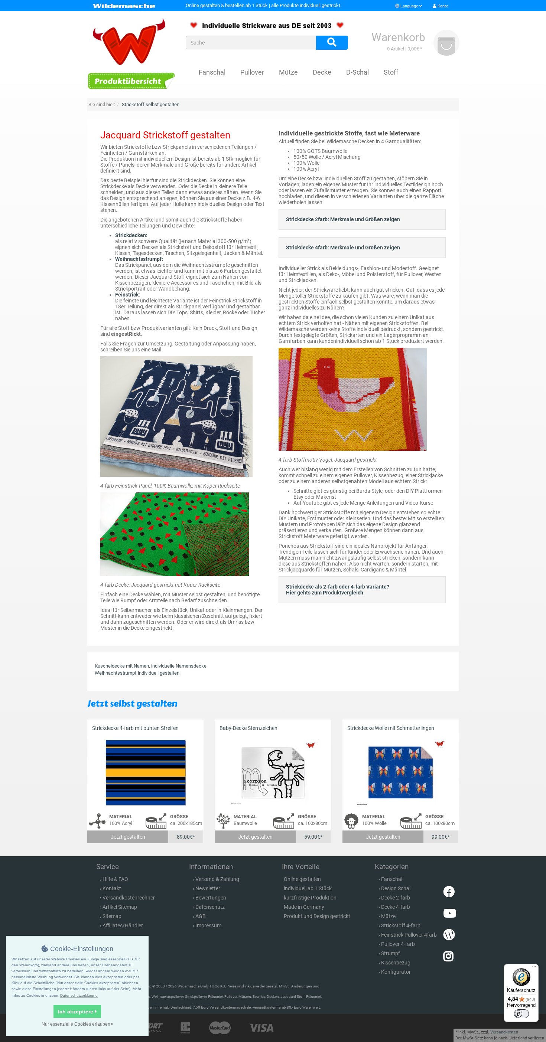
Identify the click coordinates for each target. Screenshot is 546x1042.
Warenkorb (398, 37)
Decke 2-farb (395, 898)
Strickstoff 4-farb (400, 925)
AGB (200, 916)
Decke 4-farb (395, 907)
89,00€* (186, 837)
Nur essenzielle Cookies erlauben (76, 1024)
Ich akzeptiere (76, 1012)
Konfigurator (396, 972)
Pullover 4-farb (398, 944)
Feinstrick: (127, 295)
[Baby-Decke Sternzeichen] (273, 773)
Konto (442, 6)
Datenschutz (210, 907)
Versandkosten (504, 1032)
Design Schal (395, 888)
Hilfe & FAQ (115, 879)
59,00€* (313, 837)
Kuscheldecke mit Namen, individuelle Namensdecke (151, 666)
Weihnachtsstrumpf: (139, 259)
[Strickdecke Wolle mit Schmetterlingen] (400, 773)
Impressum (208, 925)
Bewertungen (210, 898)
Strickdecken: (131, 235)
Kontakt (112, 888)
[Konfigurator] (131, 81)
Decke (322, 72)
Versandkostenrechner (129, 898)
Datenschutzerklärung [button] (79, 995)
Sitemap (112, 916)
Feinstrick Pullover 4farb (409, 935)
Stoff (391, 72)
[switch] (521, 1013)
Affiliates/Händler (123, 925)
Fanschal (212, 72)
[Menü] (534, 968)
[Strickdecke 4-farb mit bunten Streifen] (145, 773)
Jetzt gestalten (128, 837)
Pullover (252, 72)
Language (409, 6)
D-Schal (357, 72)
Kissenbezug (395, 963)
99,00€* (441, 837)
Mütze (288, 72)
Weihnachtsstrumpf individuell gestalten (137, 673)
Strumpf (390, 953)
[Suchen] (332, 43)
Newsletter (207, 888)
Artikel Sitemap (120, 907)
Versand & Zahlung (217, 879)
